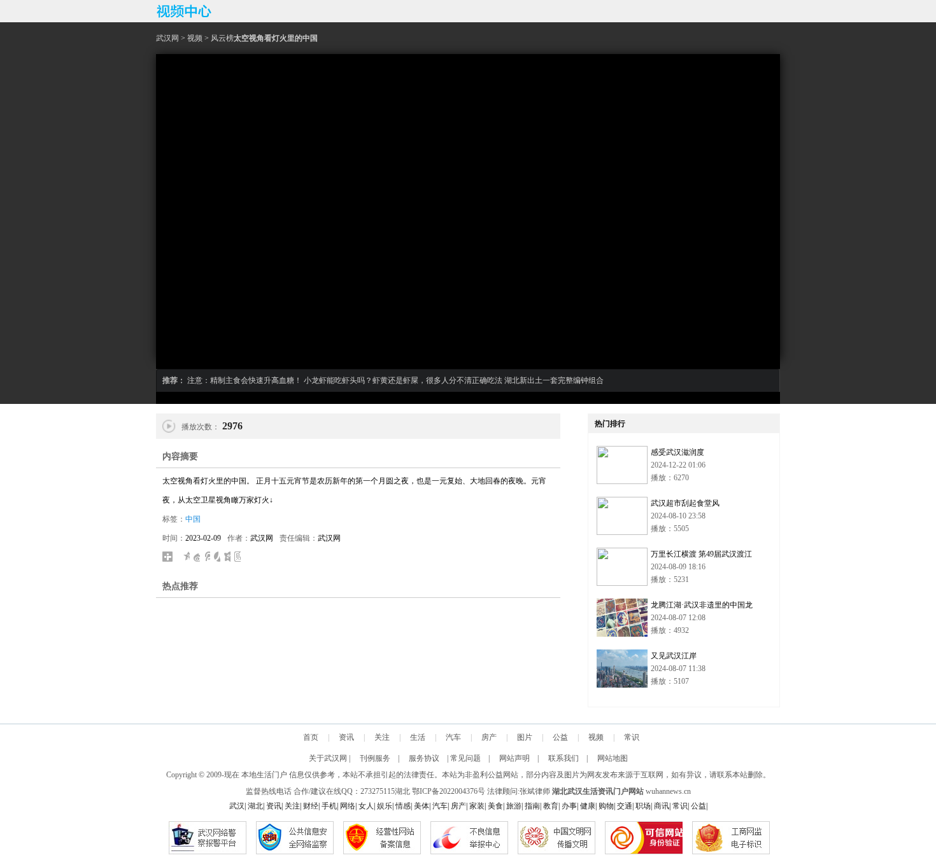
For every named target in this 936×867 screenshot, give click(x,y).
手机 (329, 805)
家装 (477, 805)
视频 (194, 38)
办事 (569, 805)
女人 (366, 805)
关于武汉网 (328, 758)
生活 (417, 737)
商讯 (661, 805)
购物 (606, 805)
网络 (347, 805)
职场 (643, 805)
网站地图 (612, 758)
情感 (403, 805)
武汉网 (167, 38)
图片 (524, 737)
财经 (310, 805)
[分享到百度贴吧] (237, 556)
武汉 (237, 805)
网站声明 (514, 758)
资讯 (346, 737)
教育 (550, 805)
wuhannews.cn (668, 791)
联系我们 (563, 758)
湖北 (402, 791)
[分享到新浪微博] (197, 556)
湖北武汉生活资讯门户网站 (598, 791)
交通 (624, 805)
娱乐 (384, 805)
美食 (495, 805)
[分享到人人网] (217, 556)
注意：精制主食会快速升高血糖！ (244, 380)
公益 (560, 737)
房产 (489, 737)
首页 (310, 737)
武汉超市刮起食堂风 (685, 503)
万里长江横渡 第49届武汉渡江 (701, 554)
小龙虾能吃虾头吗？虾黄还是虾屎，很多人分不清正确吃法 (403, 380)
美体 (421, 805)
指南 (532, 805)
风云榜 (222, 38)
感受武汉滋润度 (677, 452)
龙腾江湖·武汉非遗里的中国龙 (702, 604)
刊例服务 (375, 758)
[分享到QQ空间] (186, 556)
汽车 (453, 737)
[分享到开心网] (227, 556)
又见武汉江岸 (674, 655)
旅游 (513, 805)
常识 (631, 737)
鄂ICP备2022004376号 (448, 791)
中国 (193, 519)
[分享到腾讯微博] (207, 556)
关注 (382, 737)
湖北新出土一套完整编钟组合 (554, 380)
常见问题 (465, 758)
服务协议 (424, 758)
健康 (587, 805)
